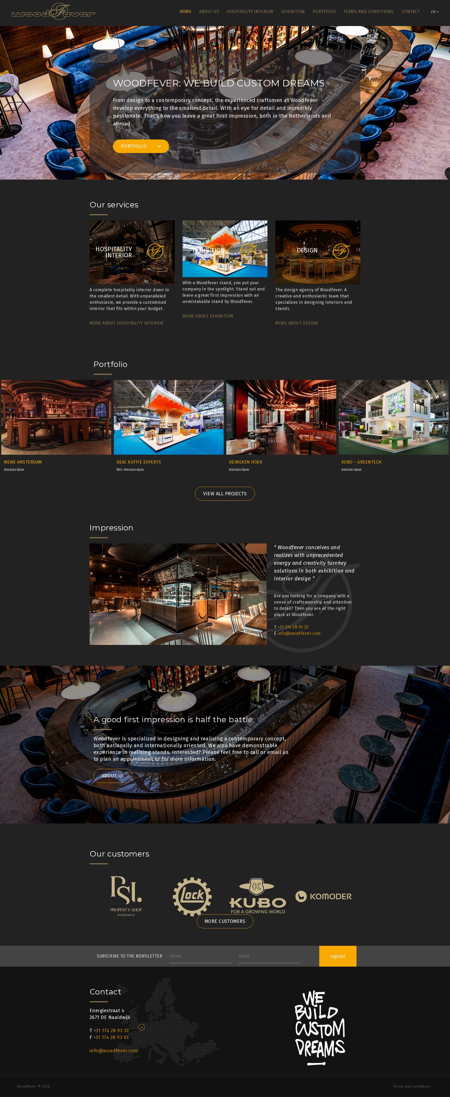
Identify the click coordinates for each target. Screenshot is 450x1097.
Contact (411, 11)
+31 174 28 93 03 (111, 1037)
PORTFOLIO (134, 146)
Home (186, 11)
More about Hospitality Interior (127, 323)
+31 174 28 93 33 (293, 627)
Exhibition (293, 11)
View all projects (225, 494)
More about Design (296, 323)
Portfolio (324, 11)
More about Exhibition (208, 316)
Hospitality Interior (250, 11)
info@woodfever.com (299, 633)
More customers (225, 921)
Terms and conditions (368, 11)
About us (209, 11)
